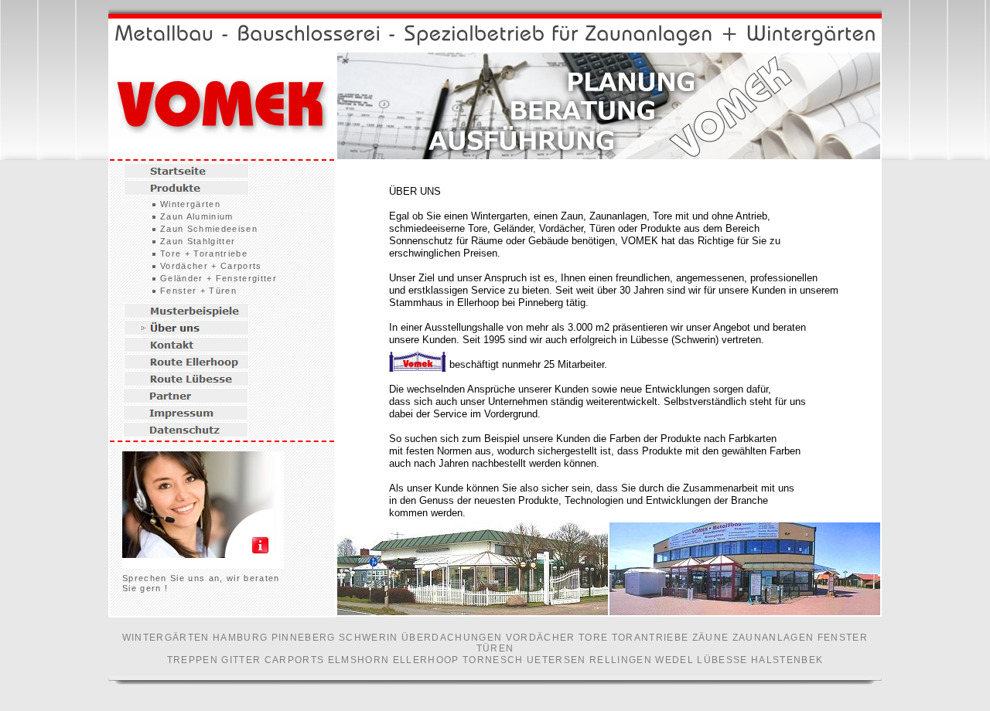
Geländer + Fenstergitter (218, 278)
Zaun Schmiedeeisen (209, 228)
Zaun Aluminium (197, 216)
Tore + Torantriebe (204, 253)
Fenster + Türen (198, 290)
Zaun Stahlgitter (197, 241)
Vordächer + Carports (211, 265)
